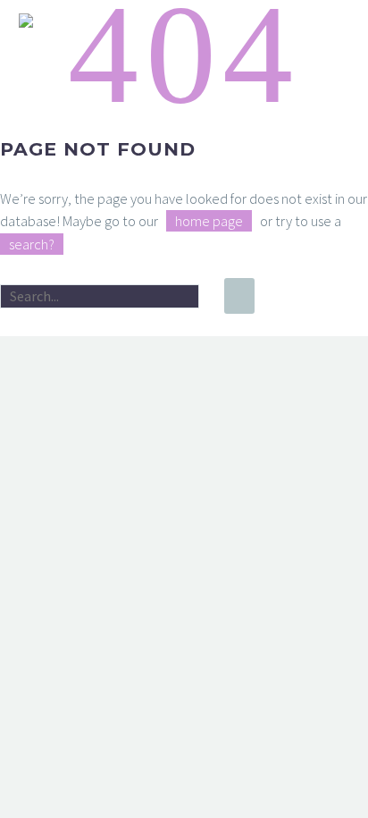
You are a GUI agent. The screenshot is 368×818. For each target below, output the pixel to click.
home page (209, 221)
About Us (207, 46)
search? (31, 244)
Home (117, 46)
